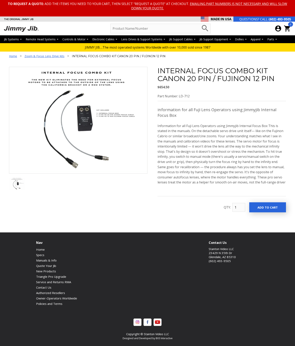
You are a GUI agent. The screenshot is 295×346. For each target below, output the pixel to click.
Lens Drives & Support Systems (141, 39)
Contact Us (43, 287)
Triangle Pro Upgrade (51, 277)
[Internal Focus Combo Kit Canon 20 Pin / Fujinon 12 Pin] (17, 188)
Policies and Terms (49, 304)
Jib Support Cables (181, 39)
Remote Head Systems (41, 39)
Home (13, 56)
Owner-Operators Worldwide (56, 298)
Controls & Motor (73, 39)
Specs (40, 255)
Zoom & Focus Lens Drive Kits (44, 56)
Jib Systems (11, 39)
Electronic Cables (103, 39)
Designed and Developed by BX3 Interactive (148, 338)
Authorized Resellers (50, 293)
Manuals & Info (46, 260)
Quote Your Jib (46, 266)
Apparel (255, 39)
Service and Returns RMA (53, 282)
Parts (270, 39)
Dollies (239, 39)
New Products (46, 271)
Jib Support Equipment (213, 39)
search (205, 28)
